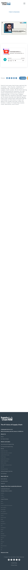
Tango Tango (3, 456)
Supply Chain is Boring (5, 458)
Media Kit (3, 483)
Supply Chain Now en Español (6, 452)
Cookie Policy (14, 562)
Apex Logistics (3, 507)
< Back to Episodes (14, 12)
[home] (5, 3)
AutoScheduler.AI (4, 513)
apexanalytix (3, 509)
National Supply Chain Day (6, 471)
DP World (2, 521)
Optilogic (2, 533)
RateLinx (2, 537)
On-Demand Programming (7, 446)
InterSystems (3, 527)
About (2, 436)
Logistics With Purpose (5, 454)
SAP (1, 539)
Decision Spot (3, 517)
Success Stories (4, 481)
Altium (2, 503)
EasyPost (2, 493)
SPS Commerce (4, 545)
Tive (1, 547)
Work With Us (4, 478)
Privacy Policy (14, 565)
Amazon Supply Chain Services (6, 505)
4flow (2, 501)
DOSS (2, 519)
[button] (24, 3)
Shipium (2, 541)
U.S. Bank (2, 497)
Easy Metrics (3, 523)
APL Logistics (3, 511)
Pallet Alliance (3, 535)
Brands (2, 448)
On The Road (3, 473)
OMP (2, 531)
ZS (1, 549)
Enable (2, 495)
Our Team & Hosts (5, 438)
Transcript (23, 78)
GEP (1, 525)
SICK (2, 543)
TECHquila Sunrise (4, 469)
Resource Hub (4, 552)
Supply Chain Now (4, 450)
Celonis (2, 515)
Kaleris (2, 529)
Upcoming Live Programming (7, 444)
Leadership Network (5, 488)
